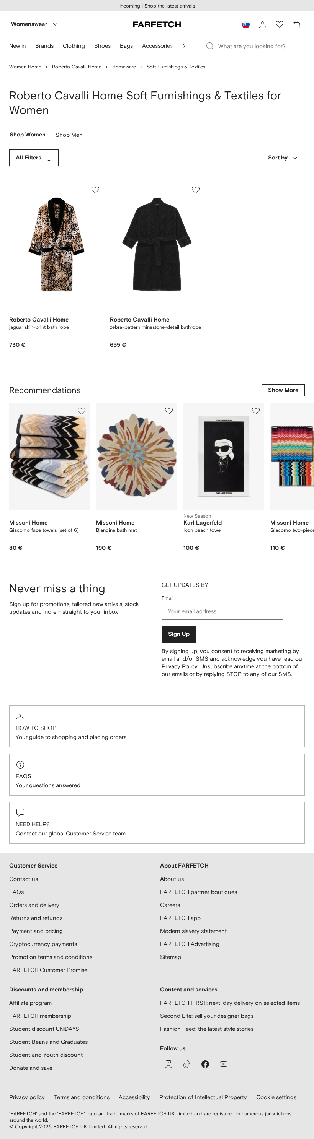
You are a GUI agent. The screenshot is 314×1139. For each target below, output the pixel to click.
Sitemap (170, 957)
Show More (283, 390)
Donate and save (30, 1068)
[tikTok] (186, 1064)
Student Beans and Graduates (48, 1042)
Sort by (278, 158)
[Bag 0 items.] (296, 24)
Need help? (32, 824)
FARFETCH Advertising (189, 944)
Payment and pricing (36, 931)
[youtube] (223, 1064)
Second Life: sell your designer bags (206, 1016)
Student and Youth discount (46, 1055)
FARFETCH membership (40, 1016)
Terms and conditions (82, 1097)
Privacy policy (27, 1097)
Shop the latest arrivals (169, 5)
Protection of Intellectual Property (203, 1097)
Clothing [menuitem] (74, 46)
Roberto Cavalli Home (76, 66)
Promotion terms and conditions (50, 957)
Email (168, 598)
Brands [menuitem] (44, 46)
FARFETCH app (180, 918)
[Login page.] (262, 24)
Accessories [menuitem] (157, 46)
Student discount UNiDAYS (44, 1029)
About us (172, 879)
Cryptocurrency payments (43, 944)
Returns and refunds (35, 918)
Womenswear (29, 24)
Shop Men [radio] (69, 136)
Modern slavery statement (193, 931)
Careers (170, 905)
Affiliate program (30, 1003)
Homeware (124, 66)
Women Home (25, 66)
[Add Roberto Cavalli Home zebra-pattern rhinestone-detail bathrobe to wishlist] (195, 190)
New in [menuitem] (17, 46)
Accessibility (134, 1097)
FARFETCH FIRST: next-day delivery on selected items (230, 1003)
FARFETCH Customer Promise (48, 970)
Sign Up (179, 634)
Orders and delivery (34, 905)
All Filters (28, 158)
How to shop (36, 728)
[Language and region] (245, 24)
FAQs (23, 776)
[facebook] (205, 1064)
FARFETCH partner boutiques (198, 892)
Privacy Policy (180, 666)
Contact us (23, 879)
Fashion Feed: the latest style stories (206, 1029)
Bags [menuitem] (126, 46)
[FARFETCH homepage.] (157, 24)
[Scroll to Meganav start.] (184, 45)
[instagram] (168, 1064)
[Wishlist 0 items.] (279, 24)
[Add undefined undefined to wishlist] (81, 411)
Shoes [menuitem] (102, 46)
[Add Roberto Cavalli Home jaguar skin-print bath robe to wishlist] (95, 190)
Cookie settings (276, 1097)
